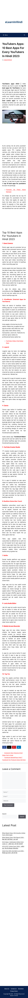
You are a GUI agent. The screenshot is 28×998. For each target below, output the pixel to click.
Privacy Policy (14, 991)
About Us (6, 988)
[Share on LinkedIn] (19, 747)
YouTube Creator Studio (12, 447)
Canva (6, 405)
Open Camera (8, 243)
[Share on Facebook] (4, 747)
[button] (24, 35)
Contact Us (14, 988)
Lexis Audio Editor (10, 603)
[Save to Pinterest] (14, 747)
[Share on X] (9, 747)
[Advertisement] (14, 918)
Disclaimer (21, 988)
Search (4, 814)
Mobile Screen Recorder (12, 626)
